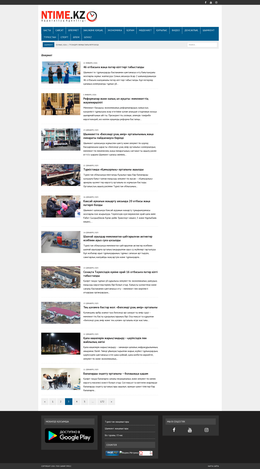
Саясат (59, 30)
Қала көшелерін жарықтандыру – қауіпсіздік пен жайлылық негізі (115, 340)
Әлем (76, 37)
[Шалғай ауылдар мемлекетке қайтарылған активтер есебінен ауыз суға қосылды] (60, 250)
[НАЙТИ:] (202, 44)
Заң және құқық (93, 30)
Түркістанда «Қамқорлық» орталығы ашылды (113, 169)
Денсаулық (191, 30)
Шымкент (209, 30)
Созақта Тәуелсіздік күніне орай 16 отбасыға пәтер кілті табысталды (120, 273)
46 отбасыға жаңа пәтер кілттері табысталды (113, 67)
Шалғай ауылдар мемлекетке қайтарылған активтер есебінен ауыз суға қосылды (117, 238)
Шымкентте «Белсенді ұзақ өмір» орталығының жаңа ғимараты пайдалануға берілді (118, 136)
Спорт (64, 37)
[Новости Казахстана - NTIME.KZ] (69, 16)
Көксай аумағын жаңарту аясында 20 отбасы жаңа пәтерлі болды (116, 203)
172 (102, 401)
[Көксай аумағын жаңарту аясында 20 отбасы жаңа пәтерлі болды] (60, 215)
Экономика (115, 30)
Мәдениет (145, 30)
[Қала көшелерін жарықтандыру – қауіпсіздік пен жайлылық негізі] (60, 352)
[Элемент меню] (205, 2)
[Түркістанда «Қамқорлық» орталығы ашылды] (60, 183)
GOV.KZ (88, 37)
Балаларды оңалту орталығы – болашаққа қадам (115, 373)
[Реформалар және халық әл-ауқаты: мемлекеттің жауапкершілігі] (60, 113)
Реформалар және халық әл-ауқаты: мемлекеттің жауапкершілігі (115, 100)
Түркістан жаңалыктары (117, 421)
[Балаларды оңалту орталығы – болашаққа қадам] (60, 387)
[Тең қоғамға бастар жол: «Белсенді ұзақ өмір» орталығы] (60, 321)
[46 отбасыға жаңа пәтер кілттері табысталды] (60, 81)
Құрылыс (161, 30)
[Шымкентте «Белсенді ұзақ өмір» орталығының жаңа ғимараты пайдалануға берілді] (60, 148)
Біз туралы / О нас (114, 435)
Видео (176, 30)
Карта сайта (213, 466)
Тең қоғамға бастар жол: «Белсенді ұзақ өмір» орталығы (120, 307)
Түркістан (50, 37)
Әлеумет (73, 30)
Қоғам (130, 30)
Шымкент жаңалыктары (116, 428)
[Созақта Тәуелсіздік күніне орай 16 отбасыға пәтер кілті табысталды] (60, 286)
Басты (47, 30)
